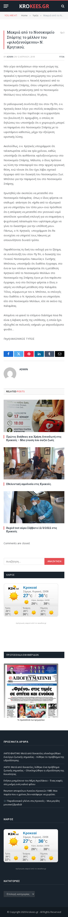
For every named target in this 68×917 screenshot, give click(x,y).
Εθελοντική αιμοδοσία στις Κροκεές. (29, 484)
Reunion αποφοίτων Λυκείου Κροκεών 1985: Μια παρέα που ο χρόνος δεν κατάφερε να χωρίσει (30, 792)
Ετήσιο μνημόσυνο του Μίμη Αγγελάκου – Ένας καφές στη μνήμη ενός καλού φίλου (33, 782)
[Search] (62, 6)
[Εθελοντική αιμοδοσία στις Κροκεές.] (34, 463)
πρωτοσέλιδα (25, 720)
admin (10, 56)
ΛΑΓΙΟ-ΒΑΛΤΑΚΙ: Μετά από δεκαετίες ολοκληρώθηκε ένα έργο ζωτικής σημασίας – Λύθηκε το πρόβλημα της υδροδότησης (34, 757)
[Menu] (6, 6)
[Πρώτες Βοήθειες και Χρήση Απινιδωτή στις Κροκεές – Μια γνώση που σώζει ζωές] (34, 416)
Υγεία (61, 56)
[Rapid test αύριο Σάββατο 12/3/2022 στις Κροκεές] (34, 507)
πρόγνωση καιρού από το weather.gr (31, 623)
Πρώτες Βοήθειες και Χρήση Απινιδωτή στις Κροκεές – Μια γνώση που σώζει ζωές (33, 438)
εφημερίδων (39, 720)
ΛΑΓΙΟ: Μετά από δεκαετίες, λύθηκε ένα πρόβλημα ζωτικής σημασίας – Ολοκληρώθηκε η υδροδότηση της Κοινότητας (34, 770)
